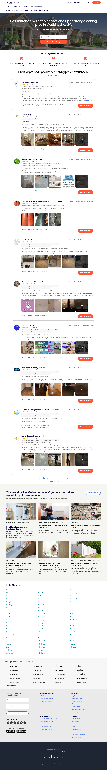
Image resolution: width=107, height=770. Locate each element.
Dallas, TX (80, 666)
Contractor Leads (46, 726)
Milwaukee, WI (15, 674)
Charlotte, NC (37, 666)
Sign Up (96, 2)
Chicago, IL (58, 666)
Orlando (9, 641)
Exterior (15, 6)
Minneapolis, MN (37, 674)
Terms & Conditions (64, 760)
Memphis (73, 605)
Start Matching (53, 42)
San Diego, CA (15, 682)
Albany (40, 623)
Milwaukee (73, 647)
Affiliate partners (77, 737)
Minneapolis (42, 608)
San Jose (9, 620)
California (48, 756)
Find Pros (43, 696)
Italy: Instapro (53, 752)
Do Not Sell (55, 756)
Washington (10, 629)
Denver (8, 623)
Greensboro (42, 635)
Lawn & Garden (23, 6)
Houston (73, 623)
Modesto (9, 608)
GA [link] (13, 10)
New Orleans (42, 593)
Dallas (72, 614)
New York (41, 626)
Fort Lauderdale (11, 632)
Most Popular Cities (11, 662)
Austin (72, 611)
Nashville (73, 608)
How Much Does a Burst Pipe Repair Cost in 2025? (52, 527)
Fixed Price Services (47, 701)
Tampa (8, 644)
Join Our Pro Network (47, 721)
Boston (40, 599)
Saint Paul (41, 611)
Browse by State (25, 662)
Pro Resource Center (47, 724)
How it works (76, 718)
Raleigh (40, 638)
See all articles (93, 493)
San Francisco (11, 617)
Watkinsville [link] (18, 10)
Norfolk (72, 632)
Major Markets (12, 585)
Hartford (9, 626)
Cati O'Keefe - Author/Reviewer (81, 560)
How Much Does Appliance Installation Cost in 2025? (16, 528)
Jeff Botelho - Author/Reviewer (48, 522)
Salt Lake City (74, 629)
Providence (74, 602)
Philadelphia (74, 596)
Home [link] (8, 10)
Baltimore (41, 596)
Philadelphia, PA (15, 678)
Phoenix (9, 593)
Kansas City (42, 614)
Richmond (73, 635)
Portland (73, 590)
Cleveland (41, 647)
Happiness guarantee (78, 734)
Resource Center (77, 701)
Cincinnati (41, 644)
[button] (27, 139)
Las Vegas (41, 620)
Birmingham (10, 590)
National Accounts (46, 729)
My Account (75, 696)
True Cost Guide (77, 698)
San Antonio (74, 626)
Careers (74, 724)
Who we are (75, 721)
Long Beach (10, 602)
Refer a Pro (75, 704)
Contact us (75, 732)
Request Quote (85, 105)
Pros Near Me (76, 706)
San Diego (9, 614)
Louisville (41, 590)
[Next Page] (68, 478)
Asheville (41, 629)
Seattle (72, 641)
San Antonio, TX (82, 678)
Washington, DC (82, 682)
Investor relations (77, 729)
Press (73, 726)
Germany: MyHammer (43, 752)
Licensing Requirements (79, 712)
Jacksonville (10, 635)
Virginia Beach (75, 638)
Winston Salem (43, 641)
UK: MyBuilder (75, 752)
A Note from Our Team (78, 709)
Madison (73, 644)
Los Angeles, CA (60, 670)
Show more (90, 100)
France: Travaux (32, 752)
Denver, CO (14, 670)
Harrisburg (73, 593)
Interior (9, 6)
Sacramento (10, 611)
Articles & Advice (39, 6)
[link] (53, 85)
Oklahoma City (43, 653)
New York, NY (81, 674)
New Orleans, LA (60, 674)
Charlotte (41, 632)
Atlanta (8, 647)
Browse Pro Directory (47, 698)
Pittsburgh (73, 599)
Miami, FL (80, 670)
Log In (87, 2)
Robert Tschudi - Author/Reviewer (17, 522)
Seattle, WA (58, 682)
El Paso (72, 617)
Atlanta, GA (14, 666)
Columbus (41, 650)
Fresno (8, 599)
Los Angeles (10, 605)
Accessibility (62, 756)
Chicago (9, 650)
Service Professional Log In (49, 718)
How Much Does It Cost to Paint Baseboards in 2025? (18, 564)
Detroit (40, 602)
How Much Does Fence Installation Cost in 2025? (84, 565)
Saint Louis (41, 617)
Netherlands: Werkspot (64, 752)
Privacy (44, 756)
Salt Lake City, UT (60, 678)
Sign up (17, 713)
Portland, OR (36, 678)
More (31, 6)
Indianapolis (10, 653)
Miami (8, 638)
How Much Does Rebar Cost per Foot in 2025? (85, 527)
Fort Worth (74, 620)
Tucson (8, 596)
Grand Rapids (42, 605)
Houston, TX (36, 670)
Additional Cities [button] (11, 685)
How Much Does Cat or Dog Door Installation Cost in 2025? (51, 564)
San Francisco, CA (38, 682)
